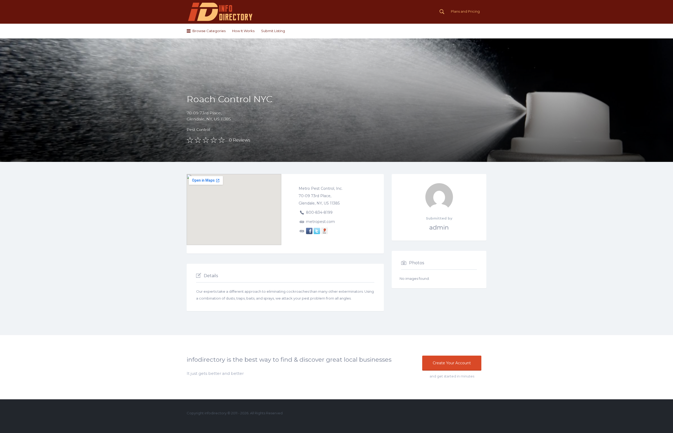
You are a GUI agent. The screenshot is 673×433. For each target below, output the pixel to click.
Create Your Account (452, 363)
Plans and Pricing (465, 11)
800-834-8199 (319, 212)
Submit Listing (273, 31)
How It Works (243, 31)
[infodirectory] (220, 12)
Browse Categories (209, 31)
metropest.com (320, 221)
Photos (416, 262)
